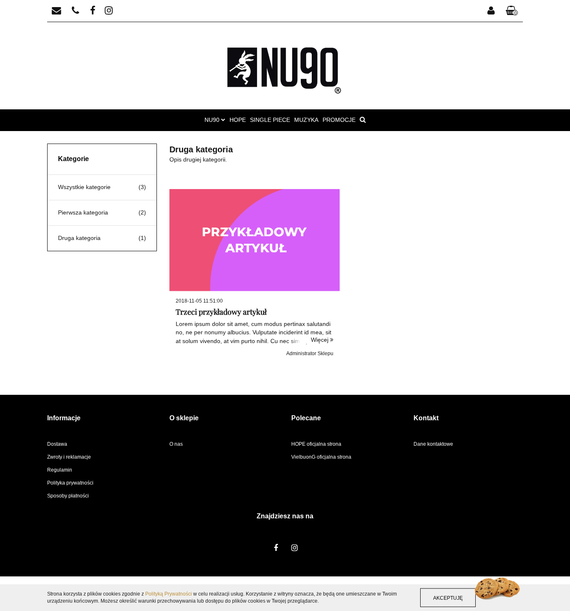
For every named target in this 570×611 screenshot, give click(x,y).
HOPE (238, 119)
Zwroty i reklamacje (69, 457)
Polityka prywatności (70, 483)
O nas (176, 444)
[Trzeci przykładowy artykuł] (254, 240)
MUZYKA (306, 119)
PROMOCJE (339, 119)
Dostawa (57, 444)
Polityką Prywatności (168, 594)
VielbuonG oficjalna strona (321, 457)
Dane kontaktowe (433, 444)
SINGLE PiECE (270, 119)
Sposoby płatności (68, 496)
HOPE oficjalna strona (316, 444)
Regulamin (59, 470)
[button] (512, 11)
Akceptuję (448, 598)
